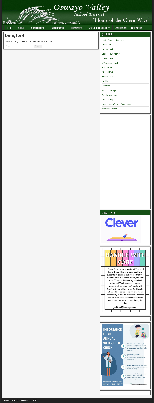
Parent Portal (107, 67)
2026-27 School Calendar (113, 40)
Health (105, 81)
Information (136, 27)
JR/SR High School (98, 27)
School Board (37, 27)
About (21, 27)
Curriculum (106, 45)
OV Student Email (110, 63)
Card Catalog (107, 99)
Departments (57, 27)
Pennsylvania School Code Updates (117, 104)
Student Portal (108, 72)
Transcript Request (110, 90)
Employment (121, 27)
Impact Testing (108, 58)
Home (10, 27)
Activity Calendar (109, 109)
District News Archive (111, 54)
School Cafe (107, 77)
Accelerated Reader (110, 95)
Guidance (106, 86)
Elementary (76, 27)
